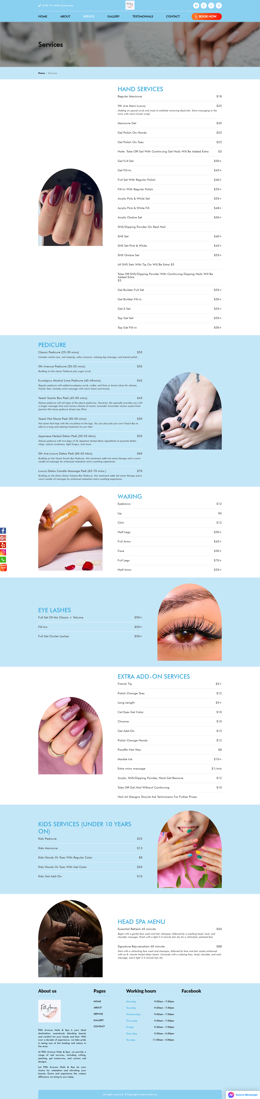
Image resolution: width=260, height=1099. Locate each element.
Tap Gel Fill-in (127, 327)
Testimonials (143, 16)
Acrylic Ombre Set (130, 217)
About (65, 16)
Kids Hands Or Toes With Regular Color (65, 857)
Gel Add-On (126, 731)
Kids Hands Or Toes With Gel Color (62, 867)
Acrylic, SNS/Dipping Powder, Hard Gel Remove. (151, 778)
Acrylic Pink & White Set (134, 198)
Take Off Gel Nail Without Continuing (143, 787)
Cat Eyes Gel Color (131, 712)
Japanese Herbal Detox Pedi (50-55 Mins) (67, 436)
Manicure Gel (127, 123)
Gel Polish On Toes (131, 142)
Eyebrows (124, 504)
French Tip (125, 684)
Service (88, 16)
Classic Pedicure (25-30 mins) (58, 352)
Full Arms (124, 541)
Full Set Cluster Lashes (53, 636)
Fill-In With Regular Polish (135, 189)
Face (121, 551)
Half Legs (124, 532)
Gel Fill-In (124, 170)
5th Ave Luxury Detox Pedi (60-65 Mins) (65, 453)
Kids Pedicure (47, 838)
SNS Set (123, 236)
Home (42, 16)
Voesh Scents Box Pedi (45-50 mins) (62, 398)
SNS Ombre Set (128, 255)
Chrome (123, 721)
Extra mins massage (131, 768)
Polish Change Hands (133, 740)
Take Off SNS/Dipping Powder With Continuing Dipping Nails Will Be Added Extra (165, 275)
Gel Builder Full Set (131, 290)
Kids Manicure (48, 848)
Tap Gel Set (125, 318)
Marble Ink (125, 759)
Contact (173, 16)
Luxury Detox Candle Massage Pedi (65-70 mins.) (72, 471)
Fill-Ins (42, 627)
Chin (121, 522)
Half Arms (124, 569)
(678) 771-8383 (57, 5)
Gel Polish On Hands (132, 132)
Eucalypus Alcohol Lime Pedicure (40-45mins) (69, 380)
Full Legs (124, 560)
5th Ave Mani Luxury (131, 105)
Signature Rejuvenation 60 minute (141, 946)
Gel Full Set (125, 161)
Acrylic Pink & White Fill (133, 208)
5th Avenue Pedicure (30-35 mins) (61, 366)
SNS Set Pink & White (132, 245)
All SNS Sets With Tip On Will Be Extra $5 (146, 264)
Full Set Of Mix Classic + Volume (60, 617)
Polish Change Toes (131, 693)
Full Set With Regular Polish (136, 180)
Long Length (126, 702)
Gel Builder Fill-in (130, 299)
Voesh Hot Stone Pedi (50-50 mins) (62, 419)
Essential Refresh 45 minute (137, 929)
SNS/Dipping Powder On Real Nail (142, 227)
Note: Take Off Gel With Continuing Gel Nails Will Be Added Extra (163, 151)
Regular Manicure (130, 96)
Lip (120, 513)
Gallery (113, 16)
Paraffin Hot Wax (129, 749)
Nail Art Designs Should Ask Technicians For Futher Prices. (158, 797)
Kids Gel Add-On (50, 876)
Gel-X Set (124, 308)
